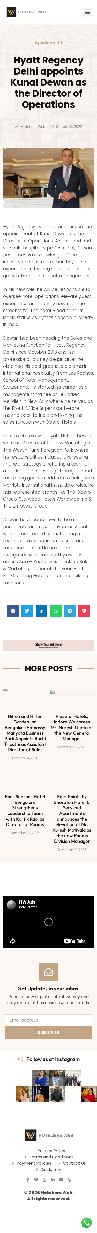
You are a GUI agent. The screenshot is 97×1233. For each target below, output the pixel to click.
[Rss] (69, 1180)
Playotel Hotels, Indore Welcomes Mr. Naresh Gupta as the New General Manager (72, 727)
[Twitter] (36, 1180)
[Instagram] (44, 1180)
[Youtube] (61, 1180)
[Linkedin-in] (53, 1180)
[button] (87, 12)
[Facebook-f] (28, 1180)
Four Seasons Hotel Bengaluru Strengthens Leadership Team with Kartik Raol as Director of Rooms (25, 810)
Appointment (48, 42)
